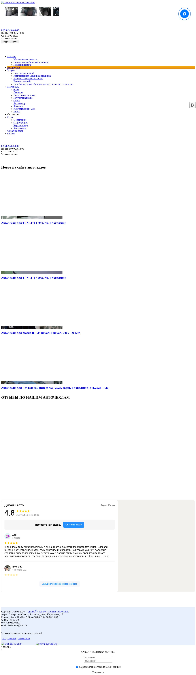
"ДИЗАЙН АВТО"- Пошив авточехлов (47, 611)
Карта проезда (20, 125)
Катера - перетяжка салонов (28, 78)
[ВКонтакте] (192, 105)
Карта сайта (19, 128)
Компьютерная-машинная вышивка (32, 75)
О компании (19, 120)
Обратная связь (15, 131)
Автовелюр (19, 103)
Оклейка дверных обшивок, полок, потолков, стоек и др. (43, 84)
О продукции (20, 122)
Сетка (16, 100)
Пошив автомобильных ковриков (30, 62)
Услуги (11, 70)
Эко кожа (18, 92)
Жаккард (18, 106)
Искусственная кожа (24, 95)
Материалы (13, 86)
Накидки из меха (22, 64)
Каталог (11, 56)
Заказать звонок (9, 38)
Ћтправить (98, 672)
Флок (16, 89)
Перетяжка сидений (23, 73)
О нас (10, 117)
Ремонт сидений (22, 81)
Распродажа (13, 67)
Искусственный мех (24, 109)
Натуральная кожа (22, 97)
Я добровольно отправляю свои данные (100, 667)
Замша (16, 111)
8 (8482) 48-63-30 (10, 30)
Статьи (11, 133)
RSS (4, 639)
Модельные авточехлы (25, 59)
